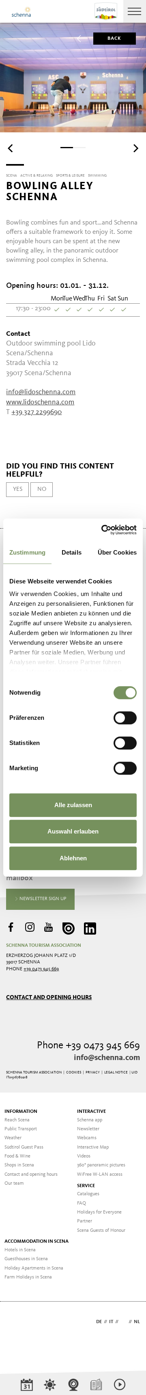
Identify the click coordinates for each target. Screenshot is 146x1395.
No (41, 489)
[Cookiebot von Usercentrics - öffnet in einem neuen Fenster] (103, 530)
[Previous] (11, 148)
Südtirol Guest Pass (23, 1147)
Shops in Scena (19, 1165)
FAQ (81, 1203)
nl (137, 1321)
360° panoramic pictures (101, 1165)
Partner (84, 1221)
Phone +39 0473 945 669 (88, 1046)
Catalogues (88, 1194)
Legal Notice (116, 1072)
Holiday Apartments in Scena (33, 1268)
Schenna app (89, 1120)
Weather (12, 1138)
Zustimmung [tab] (27, 552)
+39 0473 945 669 (41, 969)
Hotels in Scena (20, 1250)
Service (86, 1185)
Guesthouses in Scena (26, 1259)
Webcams (87, 1138)
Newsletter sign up (42, 898)
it (111, 1321)
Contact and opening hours (49, 997)
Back (114, 38)
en (123, 1321)
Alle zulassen (73, 804)
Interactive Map (93, 1147)
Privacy (93, 1072)
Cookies (73, 1072)
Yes (17, 489)
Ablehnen (73, 858)
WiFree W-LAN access (99, 1174)
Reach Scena (17, 1120)
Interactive (91, 1111)
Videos (83, 1156)
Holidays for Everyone (99, 1212)
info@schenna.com (107, 1058)
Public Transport (20, 1129)
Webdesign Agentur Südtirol (16, 1322)
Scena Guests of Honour (101, 1230)
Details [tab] (72, 552)
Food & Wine (17, 1156)
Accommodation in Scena (36, 1241)
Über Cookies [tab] (117, 552)
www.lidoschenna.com (40, 402)
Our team (14, 1183)
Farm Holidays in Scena (28, 1277)
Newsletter (88, 1129)
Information (20, 1111)
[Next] (135, 148)
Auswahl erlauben (73, 831)
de (99, 1321)
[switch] (125, 717)
